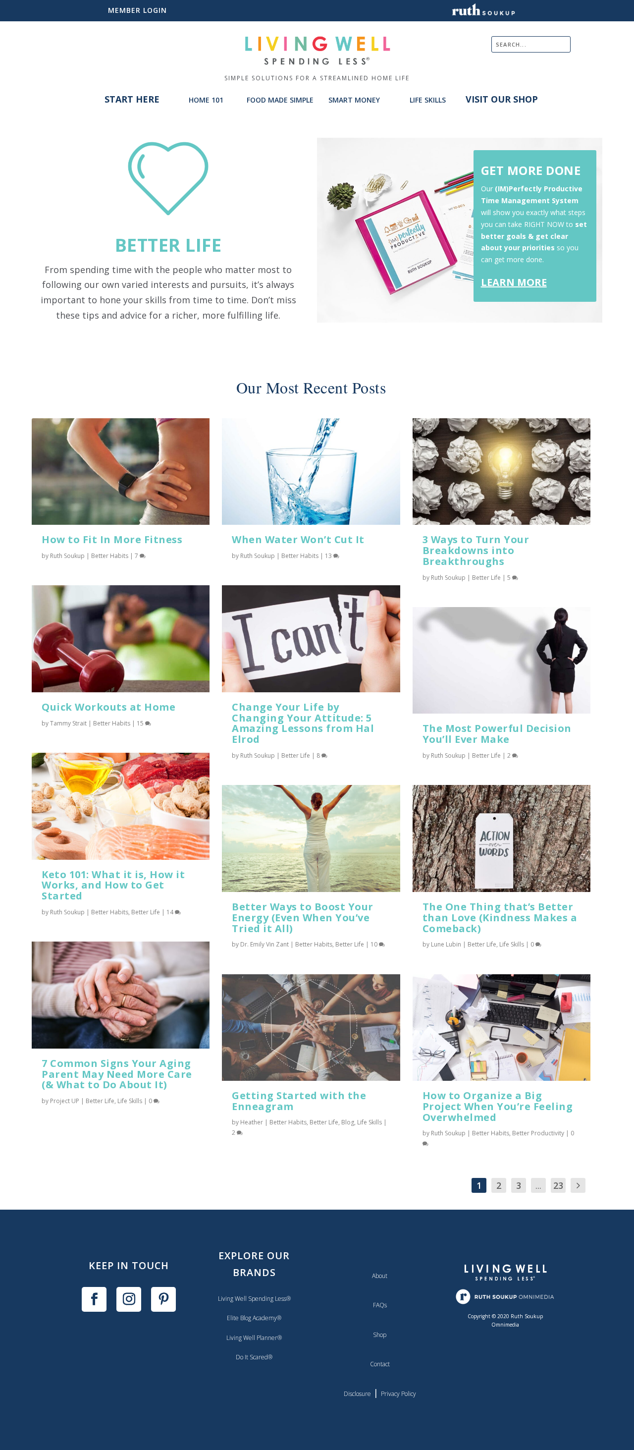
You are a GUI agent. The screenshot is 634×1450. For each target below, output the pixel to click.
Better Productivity (538, 1133)
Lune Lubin (446, 944)
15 (141, 723)
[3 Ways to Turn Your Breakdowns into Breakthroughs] (501, 471)
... (538, 1185)
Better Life (145, 912)
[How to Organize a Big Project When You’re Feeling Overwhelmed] (501, 1027)
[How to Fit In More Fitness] (121, 471)
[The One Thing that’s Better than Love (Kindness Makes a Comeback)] (501, 838)
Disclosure (357, 1394)
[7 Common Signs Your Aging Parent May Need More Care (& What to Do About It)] (121, 995)
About (379, 1276)
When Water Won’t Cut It (298, 539)
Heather (251, 1122)
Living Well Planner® (254, 1338)
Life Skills (129, 1101)
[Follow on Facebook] (94, 1299)
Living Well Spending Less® (254, 1298)
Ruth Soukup (67, 556)
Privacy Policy (398, 1394)
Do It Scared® (254, 1357)
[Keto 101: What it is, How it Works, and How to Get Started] (121, 806)
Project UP (64, 1101)
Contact (380, 1364)
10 (374, 944)
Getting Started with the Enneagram (299, 1101)
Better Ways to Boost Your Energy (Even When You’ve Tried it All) (302, 917)
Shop (379, 1335)
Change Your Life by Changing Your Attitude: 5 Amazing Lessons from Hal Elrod (303, 723)
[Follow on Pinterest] (163, 1299)
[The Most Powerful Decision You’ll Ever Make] (501, 660)
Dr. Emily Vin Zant (264, 944)
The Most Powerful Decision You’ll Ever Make (497, 734)
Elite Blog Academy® (254, 1318)
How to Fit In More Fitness (112, 539)
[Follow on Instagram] (128, 1299)
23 (558, 1185)
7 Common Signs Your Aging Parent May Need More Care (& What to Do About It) (117, 1074)
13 (329, 556)
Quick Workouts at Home (108, 707)
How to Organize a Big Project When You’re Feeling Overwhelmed (498, 1106)
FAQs (380, 1305)
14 (170, 912)
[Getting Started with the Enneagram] (311, 1027)
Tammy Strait (68, 723)
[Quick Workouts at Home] (121, 638)
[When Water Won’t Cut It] (311, 471)
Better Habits (109, 556)
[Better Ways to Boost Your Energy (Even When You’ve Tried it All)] (311, 838)
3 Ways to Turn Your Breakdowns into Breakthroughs (476, 550)
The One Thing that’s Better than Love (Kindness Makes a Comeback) (500, 917)
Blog (347, 1122)
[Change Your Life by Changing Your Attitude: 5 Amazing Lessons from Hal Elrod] (311, 638)
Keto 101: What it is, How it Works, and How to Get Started (113, 885)
